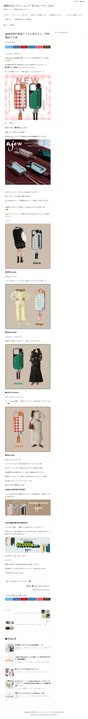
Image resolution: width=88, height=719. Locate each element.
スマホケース (46, 586)
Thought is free (53, 714)
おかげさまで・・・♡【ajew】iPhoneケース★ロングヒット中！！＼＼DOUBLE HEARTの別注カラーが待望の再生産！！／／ (33, 683)
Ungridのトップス (10, 337)
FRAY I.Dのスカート (11, 397)
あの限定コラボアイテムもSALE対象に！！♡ (29, 645)
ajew (13, 25)
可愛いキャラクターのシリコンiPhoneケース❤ (29, 693)
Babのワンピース (10, 459)
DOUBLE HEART (18, 573)
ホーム (7, 25)
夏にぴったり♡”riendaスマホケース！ (27, 669)
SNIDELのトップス (11, 276)
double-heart (46, 590)
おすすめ (39, 586)
